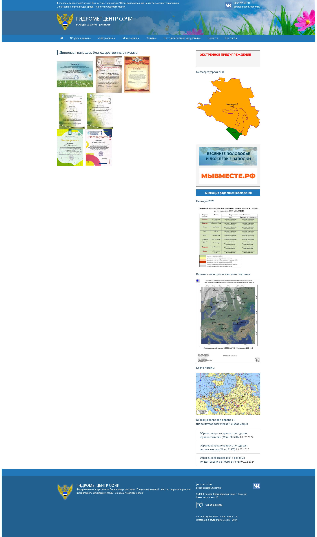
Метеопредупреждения (210, 72)
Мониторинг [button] (130, 38)
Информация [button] (106, 38)
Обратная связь (213, 504)
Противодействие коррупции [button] (181, 38)
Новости (213, 38)
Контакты (231, 38)
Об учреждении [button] (79, 38)
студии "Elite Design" (220, 519)
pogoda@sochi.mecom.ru (247, 6)
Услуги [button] (150, 38)
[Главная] (62, 38)
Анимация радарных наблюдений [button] (228, 193)
